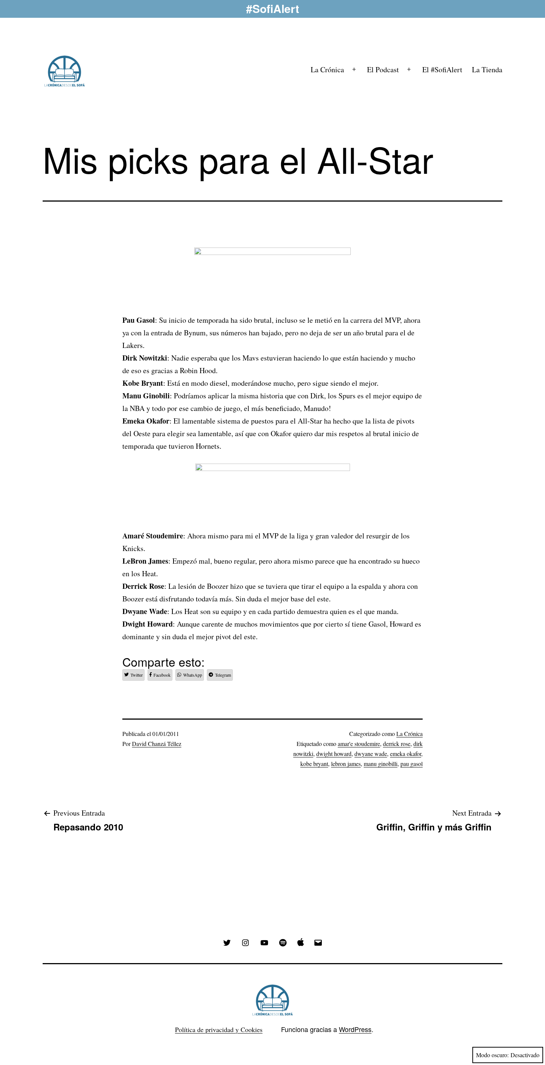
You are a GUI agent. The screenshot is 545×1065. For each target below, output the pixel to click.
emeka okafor (405, 753)
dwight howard (333, 753)
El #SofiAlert (442, 69)
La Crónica (327, 69)
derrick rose (396, 743)
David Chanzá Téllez (156, 743)
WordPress (355, 1029)
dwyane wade (370, 753)
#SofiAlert (272, 8)
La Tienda (487, 69)
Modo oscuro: (492, 1055)
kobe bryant (314, 763)
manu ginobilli (380, 763)
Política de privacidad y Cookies (218, 1029)
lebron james (346, 763)
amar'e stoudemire (359, 743)
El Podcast (383, 69)
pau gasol (411, 763)
